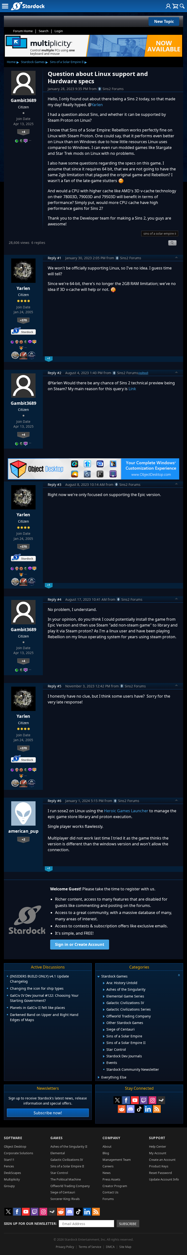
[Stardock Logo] (27, 6)
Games (56, 1137)
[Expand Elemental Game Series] (104, 996)
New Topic (164, 21)
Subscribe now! (48, 1113)
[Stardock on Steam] (161, 1100)
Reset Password (160, 1173)
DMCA (110, 1247)
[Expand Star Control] (104, 1050)
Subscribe (128, 1223)
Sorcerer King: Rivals (65, 1199)
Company (111, 1137)
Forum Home (23, 31)
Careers (108, 1166)
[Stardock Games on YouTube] (135, 1100)
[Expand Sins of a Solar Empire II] (104, 1043)
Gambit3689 (23, 100)
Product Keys (158, 1166)
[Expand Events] (104, 1063)
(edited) (143, 373)
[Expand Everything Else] (99, 1077)
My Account (157, 1153)
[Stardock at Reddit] (121, 1109)
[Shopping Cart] (175, 6)
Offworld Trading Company (70, 1186)
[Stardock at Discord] (130, 1109)
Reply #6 (54, 800)
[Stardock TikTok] (139, 1109)
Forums (108, 1199)
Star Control (59, 1173)
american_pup (23, 831)
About (107, 1146)
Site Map (125, 1247)
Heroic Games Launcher (126, 810)
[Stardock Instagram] (152, 1100)
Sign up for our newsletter (30, 1223)
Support (157, 1137)
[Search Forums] (182, 6)
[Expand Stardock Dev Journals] (104, 1056)
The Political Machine (65, 1179)
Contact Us (110, 1192)
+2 (23, 839)
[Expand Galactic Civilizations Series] (104, 1009)
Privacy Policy (65, 1247)
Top (176, 258)
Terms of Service (90, 1247)
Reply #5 (54, 686)
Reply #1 (54, 258)
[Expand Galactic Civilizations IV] (104, 1003)
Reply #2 (54, 372)
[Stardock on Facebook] (126, 1100)
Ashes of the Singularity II (68, 1146)
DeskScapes (12, 1173)
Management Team (117, 1159)
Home (11, 62)
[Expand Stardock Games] (98, 977)
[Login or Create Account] (168, 6)
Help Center (157, 1146)
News (107, 1173)
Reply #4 (54, 599)
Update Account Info (164, 1179)
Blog (106, 1153)
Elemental (57, 1153)
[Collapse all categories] (179, 975)
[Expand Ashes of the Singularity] (104, 989)
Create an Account (162, 1159)
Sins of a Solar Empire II (67, 62)
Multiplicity (12, 1179)
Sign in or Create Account (79, 944)
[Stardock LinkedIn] (148, 1109)
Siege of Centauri (62, 1192)
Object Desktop (15, 1146)
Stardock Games (33, 62)
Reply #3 (54, 484)
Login (59, 31)
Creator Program (115, 1186)
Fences (9, 1166)
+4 (23, 131)
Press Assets (111, 1179)
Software (13, 1137)
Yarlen (97, 104)
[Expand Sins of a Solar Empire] (104, 1036)
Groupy (9, 1186)
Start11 (9, 1159)
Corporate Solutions (18, 1153)
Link (132, 388)
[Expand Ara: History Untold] (104, 983)
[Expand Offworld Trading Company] (104, 1016)
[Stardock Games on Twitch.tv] (143, 1100)
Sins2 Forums (113, 88)
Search (43, 31)
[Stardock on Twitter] (117, 1100)
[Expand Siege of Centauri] (104, 1030)
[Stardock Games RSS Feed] (156, 1109)
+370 (23, 320)
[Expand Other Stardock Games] (104, 1023)
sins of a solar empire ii (159, 233)
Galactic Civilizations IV (66, 1159)
